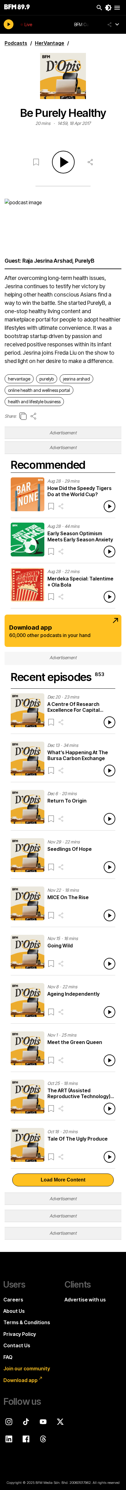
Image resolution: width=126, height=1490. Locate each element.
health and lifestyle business (34, 401)
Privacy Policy (19, 1334)
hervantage (19, 378)
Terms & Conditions (26, 1322)
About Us (14, 1311)
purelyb (46, 378)
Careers (13, 1300)
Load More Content (63, 1179)
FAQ (8, 1357)
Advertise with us (85, 1300)
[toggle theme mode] (108, 7)
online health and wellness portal (39, 390)
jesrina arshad (76, 378)
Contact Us (16, 1345)
